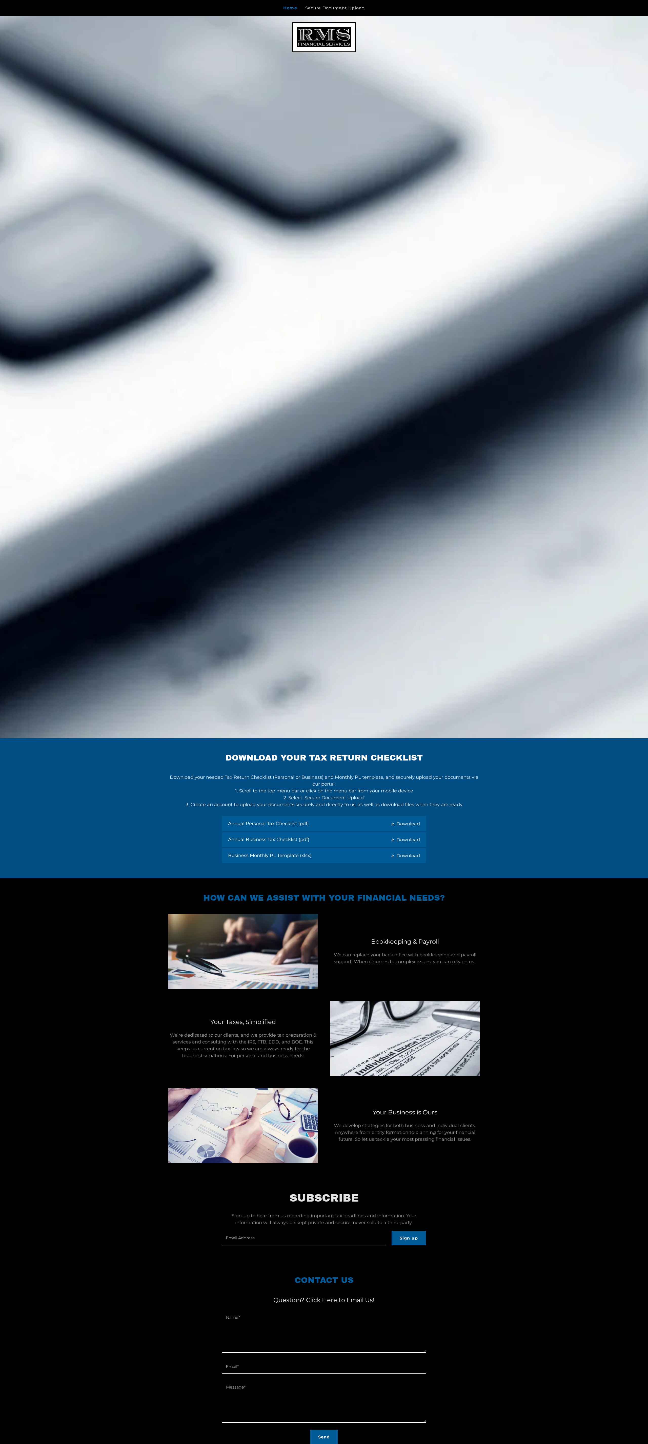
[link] (324, 37)
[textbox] (303, 1238)
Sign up (409, 1238)
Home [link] (290, 8)
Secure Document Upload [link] (335, 8)
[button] (405, 824)
